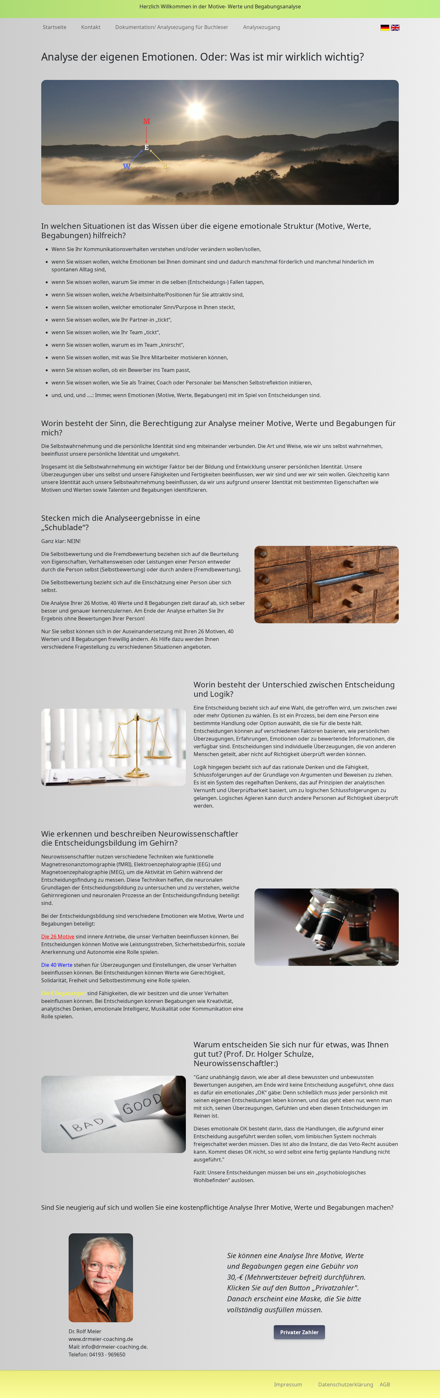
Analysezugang (261, 27)
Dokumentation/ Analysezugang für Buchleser (171, 27)
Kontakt (90, 27)
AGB (385, 1384)
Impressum (288, 1384)
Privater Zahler (299, 1332)
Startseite (54, 27)
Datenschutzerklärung (345, 1384)
